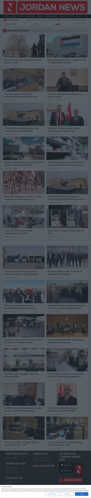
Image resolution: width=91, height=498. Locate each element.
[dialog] (45, 491)
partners (8, 488)
